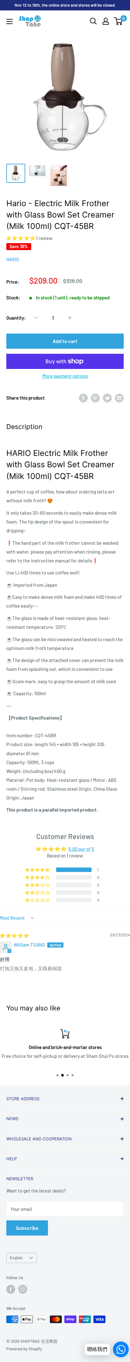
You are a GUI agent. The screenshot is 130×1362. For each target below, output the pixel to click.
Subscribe (27, 1228)
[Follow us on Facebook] (10, 1289)
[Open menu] (9, 21)
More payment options (65, 376)
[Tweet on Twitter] (107, 397)
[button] (21, 238)
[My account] (106, 21)
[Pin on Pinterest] (95, 397)
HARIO (12, 259)
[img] (14, 935)
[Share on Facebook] (83, 397)
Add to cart (65, 341)
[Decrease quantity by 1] (36, 317)
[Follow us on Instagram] (22, 1289)
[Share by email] (119, 397)
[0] (118, 21)
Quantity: (16, 318)
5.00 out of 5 (81, 849)
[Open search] (93, 21)
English (16, 1257)
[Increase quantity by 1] (69, 317)
